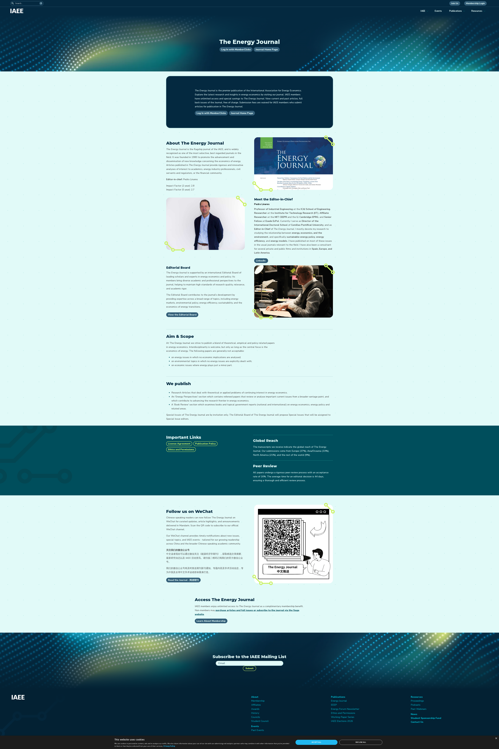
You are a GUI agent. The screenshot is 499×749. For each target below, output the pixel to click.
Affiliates (256, 704)
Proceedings (417, 700)
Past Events (257, 730)
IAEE (423, 10)
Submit (249, 668)
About (254, 696)
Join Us (454, 3)
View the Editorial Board (182, 314)
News (414, 714)
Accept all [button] (316, 742)
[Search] (40, 3)
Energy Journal (339, 700)
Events (438, 10)
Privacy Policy (169, 746)
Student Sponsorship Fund (426, 718)
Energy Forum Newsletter (345, 709)
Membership (258, 700)
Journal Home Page (266, 49)
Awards (255, 709)
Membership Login (475, 3)
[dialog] (249, 742)
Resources (476, 10)
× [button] (496, 738)
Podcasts (415, 704)
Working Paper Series (342, 717)
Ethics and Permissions (181, 449)
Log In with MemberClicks (236, 49)
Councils (255, 717)
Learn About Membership (211, 620)
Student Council (260, 721)
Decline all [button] (361, 742)
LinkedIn (261, 260)
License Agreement (179, 443)
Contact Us (417, 722)
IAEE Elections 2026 (342, 721)
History (255, 713)
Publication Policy (205, 443)
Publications (455, 10)
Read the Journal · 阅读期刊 (183, 580)
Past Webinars (418, 709)
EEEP (334, 704)
